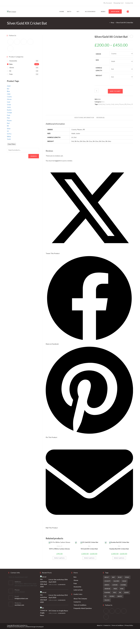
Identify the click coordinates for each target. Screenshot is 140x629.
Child (8, 94)
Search (34, 156)
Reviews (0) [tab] (100, 117)
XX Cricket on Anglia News (58, 611)
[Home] (108, 22)
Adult (100, 104)
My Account (108, 3)
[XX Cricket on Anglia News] (44, 612)
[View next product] (131, 36)
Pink (8, 118)
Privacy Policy (129, 625)
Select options (59, 558)
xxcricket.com (19, 605)
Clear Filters (11, 144)
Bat (104, 104)
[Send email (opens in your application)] (20, 3)
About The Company (80, 598)
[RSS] (17, 3)
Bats (103, 102)
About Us (99, 625)
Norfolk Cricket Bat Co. (21, 625)
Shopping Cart (119, 3)
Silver (128, 104)
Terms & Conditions (80, 605)
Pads (11, 74)
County (107, 104)
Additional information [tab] (84, 117)
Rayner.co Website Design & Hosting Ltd (31, 626)
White (9, 136)
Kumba (9, 110)
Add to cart (115, 91)
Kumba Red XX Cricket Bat (119, 549)
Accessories (13, 61)
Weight (99, 75)
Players (121, 104)
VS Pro (9, 134)
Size (97, 60)
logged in (58, 161)
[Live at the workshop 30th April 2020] (44, 582)
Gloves (58, 546)
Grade (98, 54)
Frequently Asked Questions (83, 608)
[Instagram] (12, 3)
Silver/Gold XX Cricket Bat (124, 22)
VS (132, 104)
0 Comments (61, 584)
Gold (112, 104)
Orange (9, 112)
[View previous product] (127, 36)
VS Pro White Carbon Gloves (59, 549)
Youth (9, 139)
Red (8, 123)
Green (9, 104)
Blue (8, 91)
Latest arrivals (78, 590)
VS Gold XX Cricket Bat (89, 549)
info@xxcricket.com (21, 598)
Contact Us (129, 3)
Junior (117, 104)
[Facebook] (10, 3)
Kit (61, 546)
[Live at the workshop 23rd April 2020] (44, 597)
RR (125, 104)
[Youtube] (15, 3)
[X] (8, 3)
